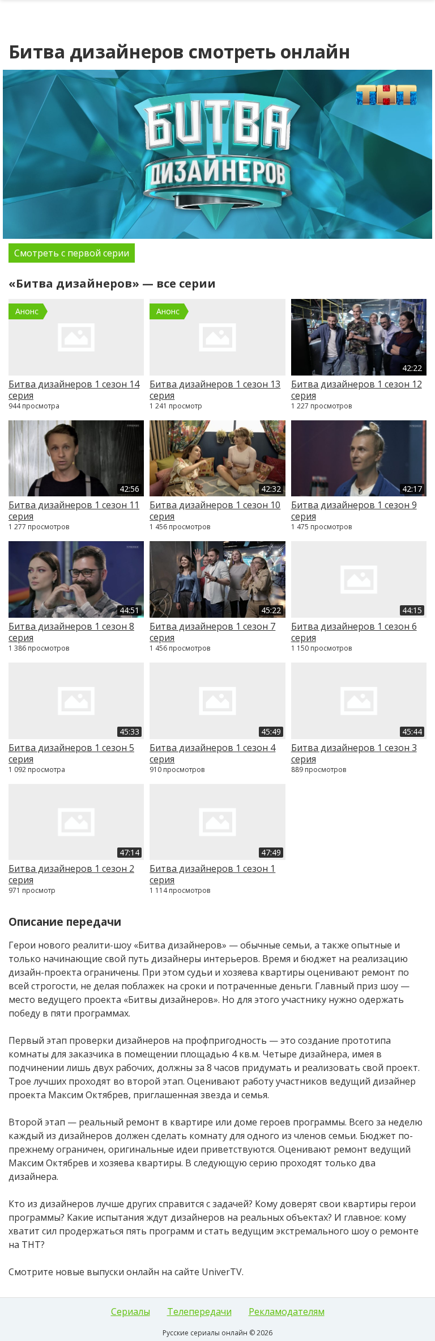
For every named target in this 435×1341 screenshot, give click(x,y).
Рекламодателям (287, 1311)
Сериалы (130, 1311)
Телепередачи (199, 1311)
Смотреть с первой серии (71, 253)
